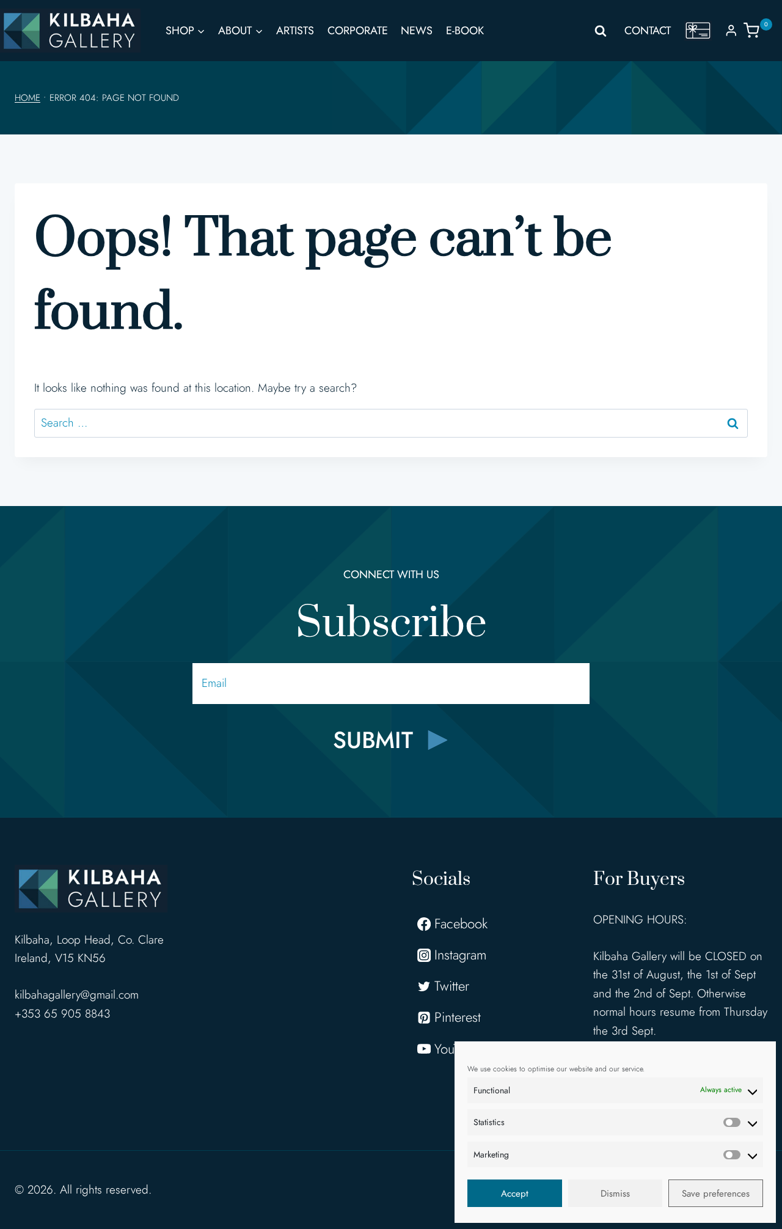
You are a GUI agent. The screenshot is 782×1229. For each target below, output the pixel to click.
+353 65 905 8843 (62, 1013)
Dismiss (615, 1193)
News (417, 31)
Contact (647, 31)
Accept (514, 1193)
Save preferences (716, 1193)
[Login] (731, 30)
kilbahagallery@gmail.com (77, 994)
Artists (295, 31)
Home (27, 98)
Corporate (357, 31)
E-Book (465, 31)
